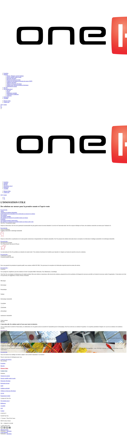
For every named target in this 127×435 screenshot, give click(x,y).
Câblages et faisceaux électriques (14, 83)
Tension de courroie (5, 375)
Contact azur (6, 102)
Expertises (6, 73)
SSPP (2, 385)
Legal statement (4, 432)
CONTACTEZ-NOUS (6, 359)
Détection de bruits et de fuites (13, 79)
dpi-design (9, 431)
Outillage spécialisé (5, 388)
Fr (1, 106)
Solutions (6, 74)
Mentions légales (4, 429)
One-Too (8, 90)
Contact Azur (4, 371)
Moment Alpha (7, 100)
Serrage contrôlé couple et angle (13, 77)
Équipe (8, 91)
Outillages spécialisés (11, 82)
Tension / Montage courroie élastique (15, 75)
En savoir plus (4, 209)
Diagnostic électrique (11, 78)
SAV (2, 104)
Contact (5, 104)
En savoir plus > (4, 241)
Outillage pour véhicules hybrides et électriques (17, 85)
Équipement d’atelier (5, 395)
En (1, 107)
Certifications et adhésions (12, 94)
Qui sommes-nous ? (8, 89)
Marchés (5, 87)
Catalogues (9, 95)
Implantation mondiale (11, 93)
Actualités (6, 98)
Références (6, 97)
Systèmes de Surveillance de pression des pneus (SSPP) (19, 81)
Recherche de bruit (5, 383)
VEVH (2, 393)
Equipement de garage (11, 86)
